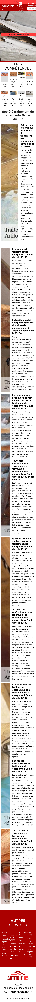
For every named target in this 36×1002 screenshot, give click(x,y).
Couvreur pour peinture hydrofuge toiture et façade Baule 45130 (31, 947)
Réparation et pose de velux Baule (13, 948)
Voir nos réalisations (19, 34)
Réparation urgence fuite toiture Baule (5, 944)
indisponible (8, 5)
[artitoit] (15, 11)
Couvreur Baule (5, 934)
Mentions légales (23, 998)
